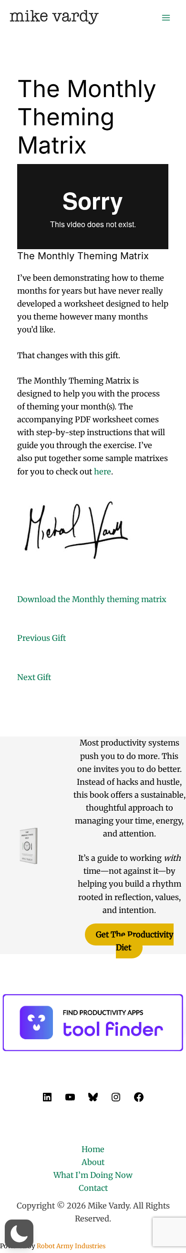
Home (93, 1149)
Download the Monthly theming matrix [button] (91, 599)
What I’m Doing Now (93, 1175)
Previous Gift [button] (41, 638)
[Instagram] (116, 1100)
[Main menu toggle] (165, 17)
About (93, 1162)
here (102, 471)
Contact (93, 1188)
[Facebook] (139, 1100)
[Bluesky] (93, 1100)
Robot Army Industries (71, 1246)
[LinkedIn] (47, 1100)
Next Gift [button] (34, 677)
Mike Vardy (54, 17)
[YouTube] (70, 1100)
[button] (19, 1234)
